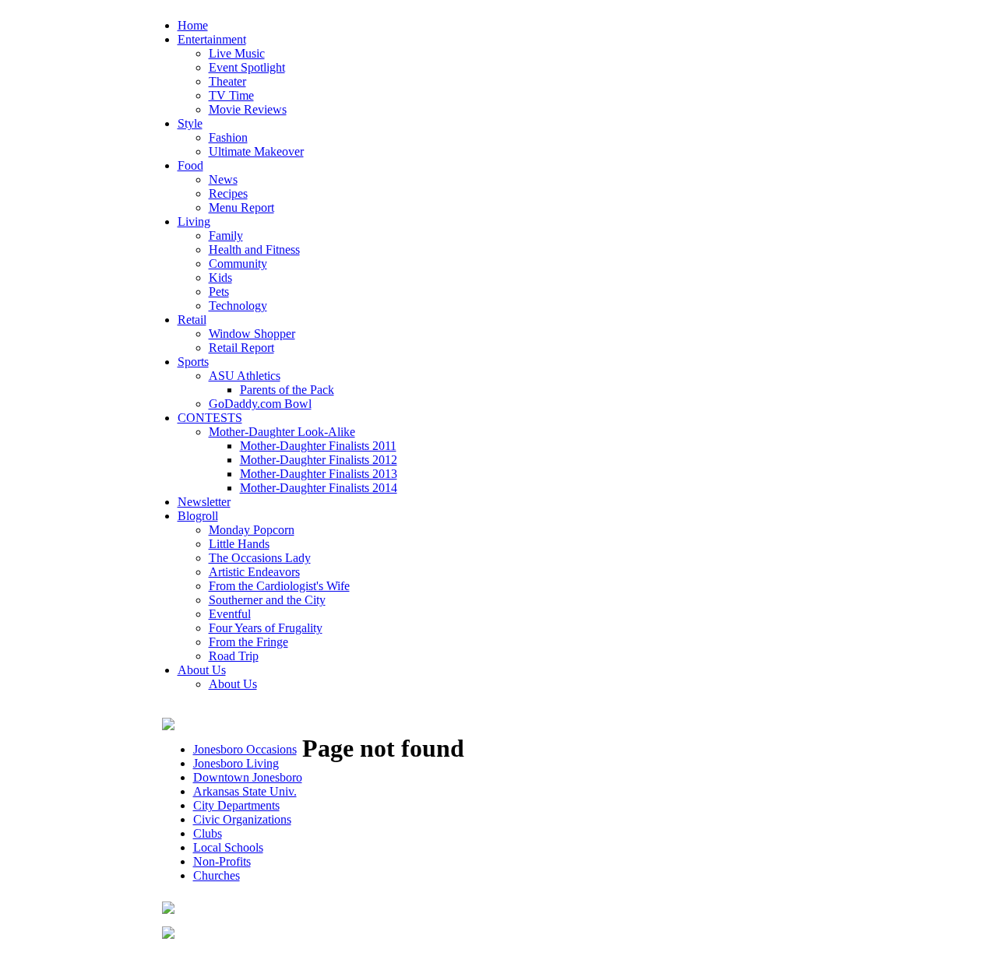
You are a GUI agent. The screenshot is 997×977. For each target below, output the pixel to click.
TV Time (231, 95)
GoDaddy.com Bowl (260, 403)
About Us (202, 670)
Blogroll (198, 515)
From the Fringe (248, 641)
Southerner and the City (267, 599)
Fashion (228, 137)
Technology (238, 305)
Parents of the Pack (287, 389)
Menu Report (241, 207)
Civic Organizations (242, 819)
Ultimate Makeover (256, 151)
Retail (192, 319)
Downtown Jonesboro (247, 777)
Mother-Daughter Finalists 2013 (318, 473)
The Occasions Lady (260, 557)
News (223, 179)
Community (238, 263)
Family (226, 235)
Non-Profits (222, 861)
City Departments (236, 805)
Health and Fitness (254, 249)
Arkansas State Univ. (245, 791)
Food (190, 165)
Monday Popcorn (251, 529)
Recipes (228, 193)
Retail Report (241, 347)
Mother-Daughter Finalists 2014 (318, 487)
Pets (219, 291)
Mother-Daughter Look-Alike (282, 431)
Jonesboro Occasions (245, 749)
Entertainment (212, 39)
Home (193, 25)
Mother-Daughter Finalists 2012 (318, 459)
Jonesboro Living (236, 763)
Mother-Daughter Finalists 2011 (318, 445)
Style (190, 123)
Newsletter (204, 501)
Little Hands (239, 543)
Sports (193, 361)
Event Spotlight (247, 67)
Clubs (207, 833)
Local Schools (228, 847)
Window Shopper (252, 333)
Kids (220, 277)
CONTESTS (210, 417)
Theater (227, 81)
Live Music (237, 53)
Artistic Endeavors (254, 571)
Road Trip (234, 655)
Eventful (230, 613)
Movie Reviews (248, 109)
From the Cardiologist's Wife (279, 585)
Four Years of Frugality (265, 627)
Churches (216, 875)
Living (194, 221)
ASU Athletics (244, 375)
